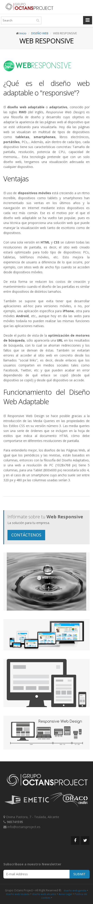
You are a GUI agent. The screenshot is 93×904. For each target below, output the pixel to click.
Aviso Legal (65, 894)
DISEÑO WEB (39, 33)
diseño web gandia (75, 890)
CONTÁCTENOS (26, 535)
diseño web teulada (18, 894)
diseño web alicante (44, 894)
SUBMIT (79, 874)
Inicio (22, 33)
